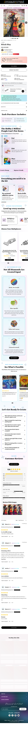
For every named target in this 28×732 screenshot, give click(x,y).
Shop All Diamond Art (8, 40)
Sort (17, 520)
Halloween (14, 66)
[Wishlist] (24, 5)
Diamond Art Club (15, 721)
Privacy (9, 720)
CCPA (12, 720)
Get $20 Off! (17, 712)
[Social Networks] (9, 715)
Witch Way (14, 40)
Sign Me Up (23, 709)
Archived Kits (21, 720)
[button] (26, 22)
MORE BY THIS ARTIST (14, 70)
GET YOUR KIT (14, 357)
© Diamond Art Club (9, 254)
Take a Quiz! (10, 712)
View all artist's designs (7, 50)
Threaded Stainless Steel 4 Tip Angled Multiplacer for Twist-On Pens (9, 252)
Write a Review (15, 465)
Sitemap (15, 720)
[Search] (22, 5)
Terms (5, 720)
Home (2, 40)
